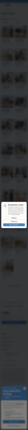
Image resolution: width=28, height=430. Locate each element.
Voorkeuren (14, 221)
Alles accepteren (14, 224)
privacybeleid (16, 214)
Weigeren (14, 218)
